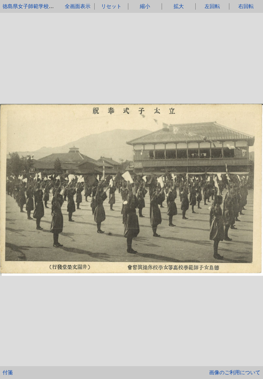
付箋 (8, 372)
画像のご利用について (234, 372)
